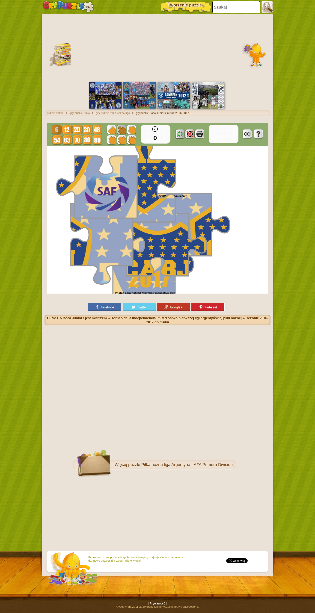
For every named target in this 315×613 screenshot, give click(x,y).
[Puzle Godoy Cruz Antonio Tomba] (105, 107)
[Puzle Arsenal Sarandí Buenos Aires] (139, 107)
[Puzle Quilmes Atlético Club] (208, 107)
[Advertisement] (157, 47)
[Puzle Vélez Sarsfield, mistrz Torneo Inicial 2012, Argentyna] (174, 107)
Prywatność (157, 603)
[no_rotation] (189, 134)
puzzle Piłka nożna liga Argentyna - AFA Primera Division (180, 464)
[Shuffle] (179, 134)
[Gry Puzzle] (68, 7)
